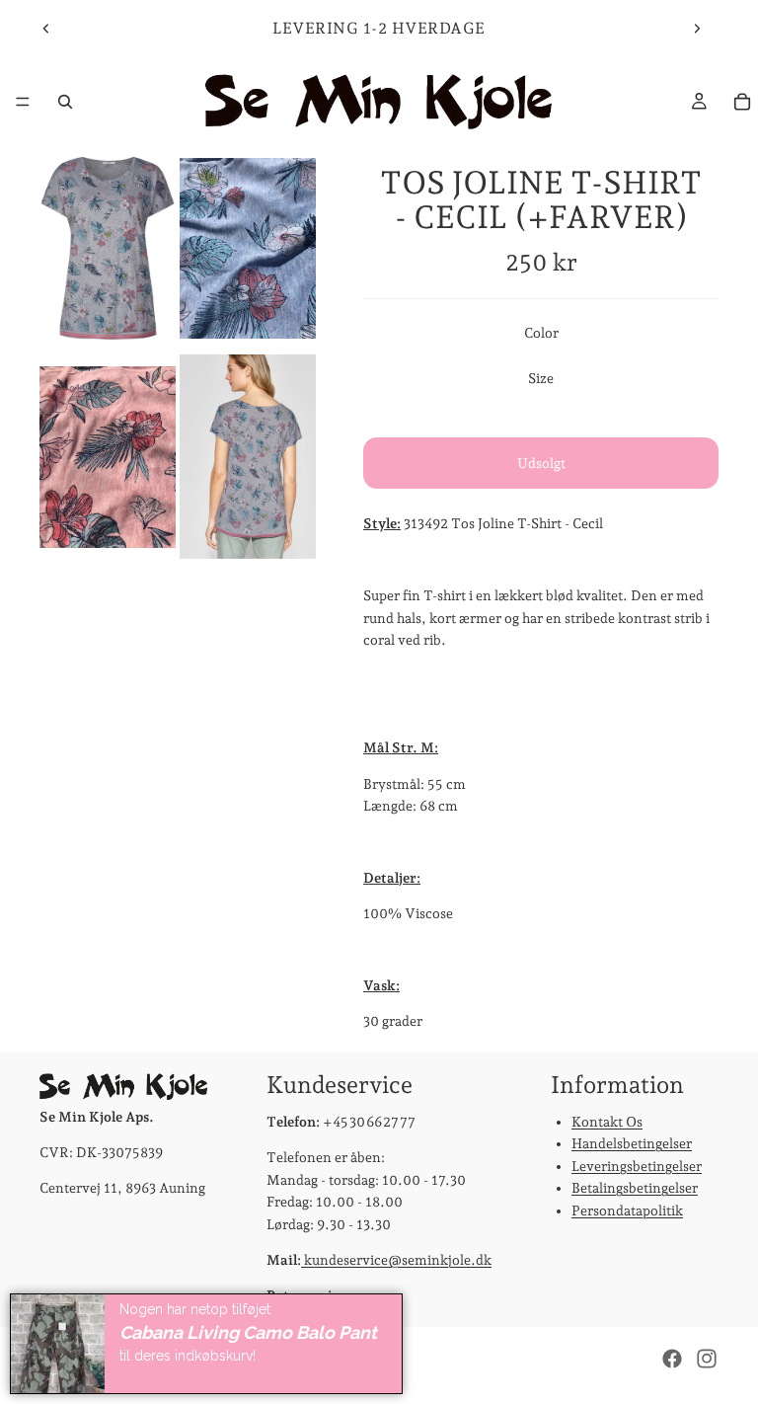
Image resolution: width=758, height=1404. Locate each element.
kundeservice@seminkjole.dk (396, 1260)
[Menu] (22, 101)
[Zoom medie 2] (248, 248)
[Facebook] (672, 1358)
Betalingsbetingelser (634, 1188)
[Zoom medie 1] (107, 248)
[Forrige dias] (46, 28)
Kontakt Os (607, 1122)
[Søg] (65, 101)
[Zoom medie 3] (107, 456)
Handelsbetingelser (631, 1143)
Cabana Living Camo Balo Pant (248, 1332)
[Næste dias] (697, 28)
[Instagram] (707, 1358)
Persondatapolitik (627, 1209)
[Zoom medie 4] (248, 456)
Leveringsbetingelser (636, 1165)
